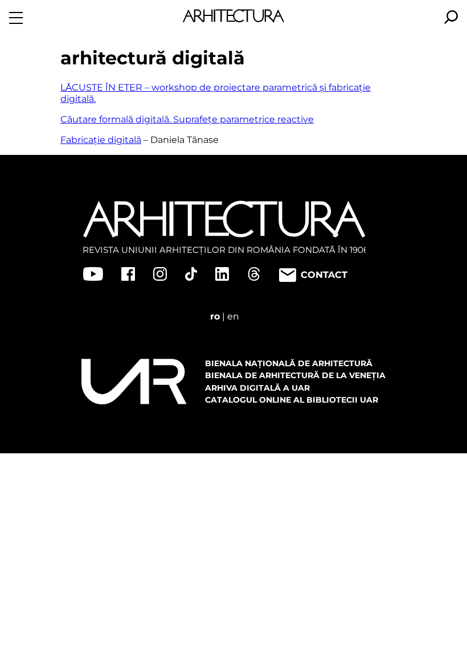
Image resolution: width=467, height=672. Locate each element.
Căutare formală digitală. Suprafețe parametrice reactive (187, 119)
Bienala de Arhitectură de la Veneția (295, 375)
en (233, 316)
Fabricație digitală (100, 139)
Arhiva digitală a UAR (257, 388)
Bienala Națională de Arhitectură (288, 363)
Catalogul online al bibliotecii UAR (291, 400)
